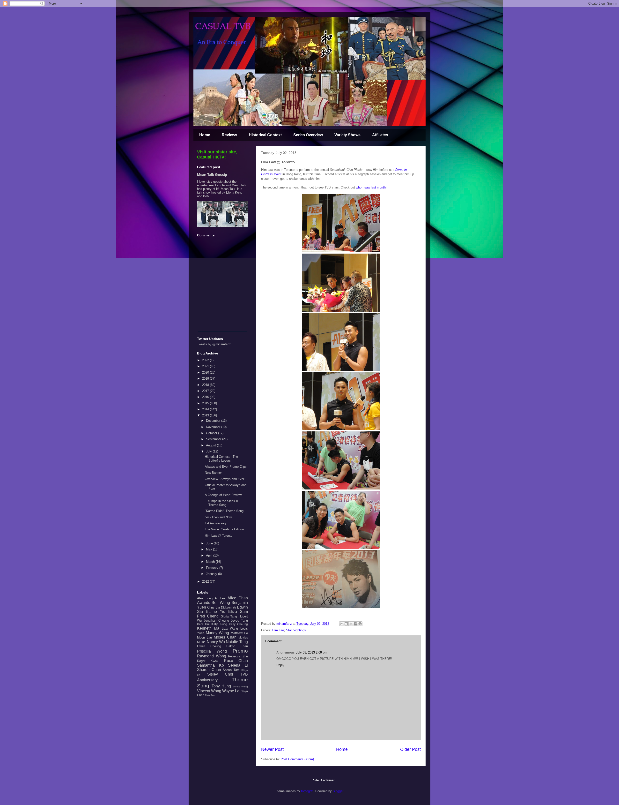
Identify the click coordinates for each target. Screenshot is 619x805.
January (212, 574)
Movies (243, 637)
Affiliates (380, 135)
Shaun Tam (231, 670)
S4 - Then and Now (218, 517)
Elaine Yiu (215, 611)
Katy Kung (219, 624)
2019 (206, 378)
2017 (206, 391)
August (211, 445)
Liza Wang (230, 628)
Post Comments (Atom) (297, 759)
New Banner (213, 472)
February (212, 568)
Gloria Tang (229, 616)
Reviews (229, 135)
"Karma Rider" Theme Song (224, 511)
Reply (280, 665)
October (212, 433)
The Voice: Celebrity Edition (224, 529)
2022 (206, 360)
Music (201, 642)
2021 (206, 366)
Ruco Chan (236, 661)
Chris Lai (213, 607)
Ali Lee (220, 598)
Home (204, 135)
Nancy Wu (216, 642)
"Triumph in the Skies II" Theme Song (222, 503)
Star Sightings (296, 630)
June (210, 543)
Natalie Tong (237, 642)
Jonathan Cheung (216, 620)
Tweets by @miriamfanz (214, 344)
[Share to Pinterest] (360, 623)
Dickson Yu (228, 607)
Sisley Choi (220, 674)
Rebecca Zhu (238, 656)
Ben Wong (221, 603)
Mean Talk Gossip (212, 175)
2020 (206, 372)
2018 (206, 385)
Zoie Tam (210, 695)
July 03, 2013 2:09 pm (311, 652)
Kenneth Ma (208, 628)
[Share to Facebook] (355, 623)
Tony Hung (221, 686)
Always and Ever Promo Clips (226, 466)
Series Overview (308, 135)
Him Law (278, 630)
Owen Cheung (209, 646)
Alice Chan (238, 598)
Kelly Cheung (238, 624)
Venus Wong (240, 686)
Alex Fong (205, 598)
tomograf (307, 791)
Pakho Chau (237, 646)
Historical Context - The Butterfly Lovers (221, 458)
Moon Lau (204, 637)
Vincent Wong (209, 691)
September (214, 439)
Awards (203, 603)
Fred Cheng (208, 616)
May (209, 549)
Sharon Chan (209, 670)
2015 (206, 403)
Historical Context (265, 135)
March (211, 562)
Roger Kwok (207, 661)
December (213, 420)
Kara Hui (203, 624)
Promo (240, 651)
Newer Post (272, 749)
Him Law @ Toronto (218, 535)
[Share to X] (350, 623)
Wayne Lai (231, 691)
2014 (206, 409)
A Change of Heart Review (223, 495)
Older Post (410, 749)
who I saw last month (371, 187)
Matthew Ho (239, 633)
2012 (206, 581)
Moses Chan (225, 637)
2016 (206, 397)
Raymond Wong (211, 656)
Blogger (338, 791)
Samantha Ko (210, 665)
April (209, 555)
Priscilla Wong (212, 651)
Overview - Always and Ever (224, 479)
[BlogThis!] (346, 623)
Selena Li (238, 665)
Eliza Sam (238, 611)
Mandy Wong (217, 633)
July (209, 451)
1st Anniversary (216, 523)
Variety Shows (347, 135)
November (213, 427)
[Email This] (341, 623)
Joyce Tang (239, 620)
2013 (206, 415)
